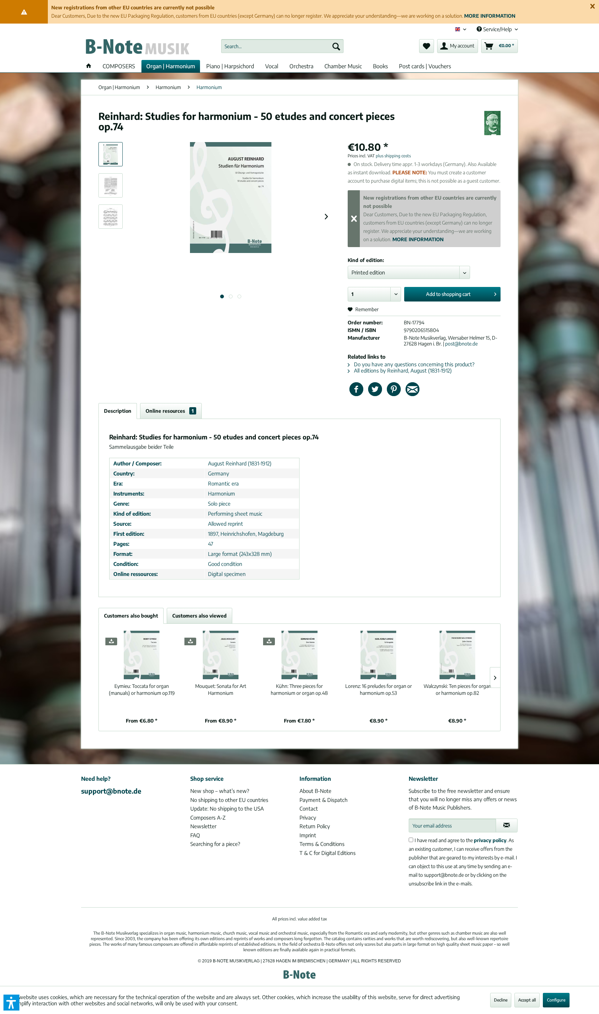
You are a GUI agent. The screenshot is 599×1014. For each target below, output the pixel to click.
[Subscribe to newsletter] (507, 825)
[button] (11, 1003)
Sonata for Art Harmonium (220, 689)
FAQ (195, 835)
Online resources (170, 411)
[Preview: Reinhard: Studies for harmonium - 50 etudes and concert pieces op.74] (110, 154)
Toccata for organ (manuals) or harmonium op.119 (142, 689)
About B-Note (315, 791)
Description (117, 411)
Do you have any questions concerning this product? (414, 364)
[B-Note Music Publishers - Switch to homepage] (137, 47)
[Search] (336, 46)
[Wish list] (426, 46)
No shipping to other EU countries (229, 800)
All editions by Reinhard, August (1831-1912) (402, 370)
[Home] (88, 66)
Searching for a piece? (215, 844)
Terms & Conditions (322, 844)
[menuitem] (282, 46)
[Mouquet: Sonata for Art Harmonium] (221, 655)
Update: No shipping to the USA (227, 808)
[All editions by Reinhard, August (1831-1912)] (492, 123)
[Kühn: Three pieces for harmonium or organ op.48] (299, 655)
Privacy (308, 817)
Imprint (308, 835)
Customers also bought (131, 616)
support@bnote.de (111, 791)
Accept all (527, 1000)
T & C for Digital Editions (328, 853)
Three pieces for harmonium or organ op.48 (299, 689)
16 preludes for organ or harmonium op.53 (378, 689)
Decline (500, 1000)
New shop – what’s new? (219, 791)
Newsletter (203, 826)
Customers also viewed (199, 616)
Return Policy (315, 826)
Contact (309, 808)
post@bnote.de (461, 344)
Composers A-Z (208, 817)
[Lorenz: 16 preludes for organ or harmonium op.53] (378, 655)
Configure (556, 1000)
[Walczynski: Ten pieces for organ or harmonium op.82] (457, 655)
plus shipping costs (393, 155)
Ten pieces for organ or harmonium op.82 (457, 689)
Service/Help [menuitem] (497, 29)
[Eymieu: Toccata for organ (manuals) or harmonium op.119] (142, 655)
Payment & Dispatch (324, 800)
